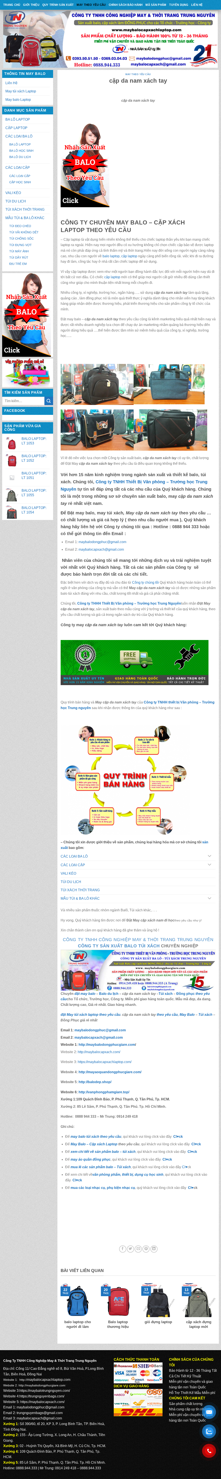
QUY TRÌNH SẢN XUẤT (58, 4)
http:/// (104, 1092)
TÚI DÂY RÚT (18, 257)
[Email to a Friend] (138, 1249)
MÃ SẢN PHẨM (155, 4)
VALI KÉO (13, 193)
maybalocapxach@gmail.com (101, 549)
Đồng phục (186, 993)
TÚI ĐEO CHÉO (20, 226)
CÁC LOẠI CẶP (17, 167)
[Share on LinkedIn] (154, 1249)
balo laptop (111, 256)
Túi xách (166, 993)
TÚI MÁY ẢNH (19, 251)
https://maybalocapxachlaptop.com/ (104, 1062)
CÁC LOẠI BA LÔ (18, 136)
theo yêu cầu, (168, 1014)
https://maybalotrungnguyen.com (44, 1390)
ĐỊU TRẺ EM (18, 263)
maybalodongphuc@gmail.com (102, 542)
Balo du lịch (108, 993)
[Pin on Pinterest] (146, 1249)
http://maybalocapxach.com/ (99, 1052)
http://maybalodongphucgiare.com (42, 1385)
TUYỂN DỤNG (178, 4)
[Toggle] (210, 856)
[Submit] (48, 401)
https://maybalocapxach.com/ (42, 1402)
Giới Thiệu (31, 4)
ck (195, 1151)
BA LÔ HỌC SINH (21, 150)
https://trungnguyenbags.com (41, 1396)
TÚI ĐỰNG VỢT (20, 245)
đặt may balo (84, 993)
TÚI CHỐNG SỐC (21, 238)
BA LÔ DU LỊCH (20, 157)
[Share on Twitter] (130, 1249)
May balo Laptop (18, 99)
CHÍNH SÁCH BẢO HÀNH (126, 4)
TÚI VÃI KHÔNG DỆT (24, 232)
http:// (106, 1044)
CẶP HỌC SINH (20, 182)
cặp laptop (129, 256)
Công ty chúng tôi (145, 582)
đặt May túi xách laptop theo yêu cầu (90, 1014)
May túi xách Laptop (20, 91)
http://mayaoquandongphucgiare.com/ (109, 1072)
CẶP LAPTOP (16, 128)
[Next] (216, 1311)
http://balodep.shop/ (94, 1082)
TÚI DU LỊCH (15, 201)
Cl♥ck (178, 1136)
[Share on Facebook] (122, 1249)
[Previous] (60, 1311)
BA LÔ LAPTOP (17, 119)
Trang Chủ (11, 4)
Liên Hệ (197, 4)
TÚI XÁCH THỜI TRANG (24, 209)
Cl (189, 1151)
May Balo (187, 1014)
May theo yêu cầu (91, 4)
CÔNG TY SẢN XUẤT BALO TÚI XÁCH (119, 945)
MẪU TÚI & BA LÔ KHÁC (24, 218)
